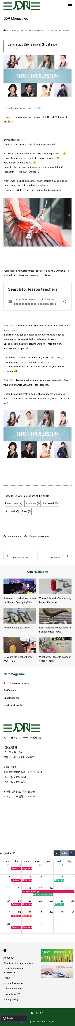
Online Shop (10, 994)
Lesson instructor (12, 988)
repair (6, 977)
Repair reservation (39, 536)
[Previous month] (57, 853)
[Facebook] (32, 1012)
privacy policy (10, 999)
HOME (4, 950)
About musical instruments (18, 963)
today (64, 853)
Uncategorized (11, 697)
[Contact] (41, 1012)
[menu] (69, 5)
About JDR (9, 957)
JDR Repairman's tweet (16, 683)
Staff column (10, 690)
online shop (14, 536)
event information (13, 983)
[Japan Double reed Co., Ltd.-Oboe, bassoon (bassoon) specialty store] (21, 5)
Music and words (12, 705)
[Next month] (72, 853)
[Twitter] (37, 1012)
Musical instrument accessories (13, 970)
